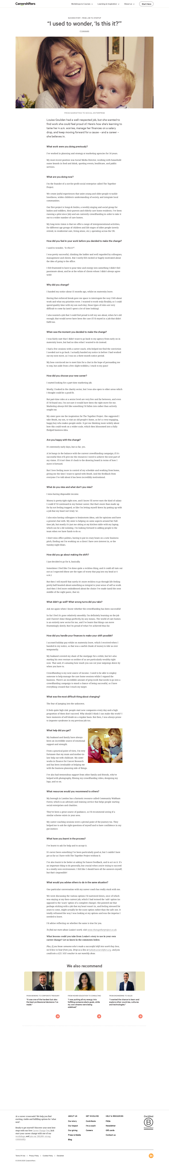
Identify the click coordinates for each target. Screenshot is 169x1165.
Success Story (74, 18)
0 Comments (84, 31)
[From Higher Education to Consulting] (99, 1016)
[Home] (25, 5)
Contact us (111, 1134)
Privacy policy (34, 1155)
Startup (97, 18)
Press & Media (74, 1134)
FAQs (108, 1121)
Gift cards (110, 1130)
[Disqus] (84, 1066)
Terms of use (20, 1155)
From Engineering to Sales (120, 995)
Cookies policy (48, 1155)
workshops (20, 1136)
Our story (72, 1121)
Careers (89, 1130)
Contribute (91, 1121)
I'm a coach (91, 1125)
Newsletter (111, 1125)
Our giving (72, 1130)
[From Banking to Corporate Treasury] (58, 1016)
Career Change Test (41, 1130)
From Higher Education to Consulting (84, 995)
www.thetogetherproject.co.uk (101, 929)
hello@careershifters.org (100, 950)
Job (88, 18)
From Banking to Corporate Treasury (42, 995)
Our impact (73, 1125)
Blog (70, 1139)
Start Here (146, 4)
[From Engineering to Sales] (140, 1016)
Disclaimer (60, 1155)
